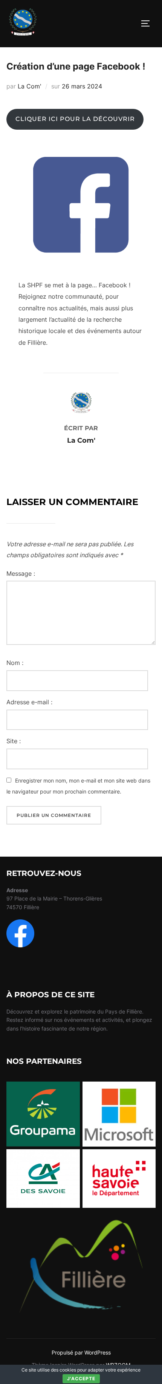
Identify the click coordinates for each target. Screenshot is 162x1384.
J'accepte (81, 1378)
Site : (13, 741)
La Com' (29, 86)
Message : (20, 573)
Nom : (14, 662)
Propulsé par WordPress (81, 1352)
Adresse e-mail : (29, 702)
